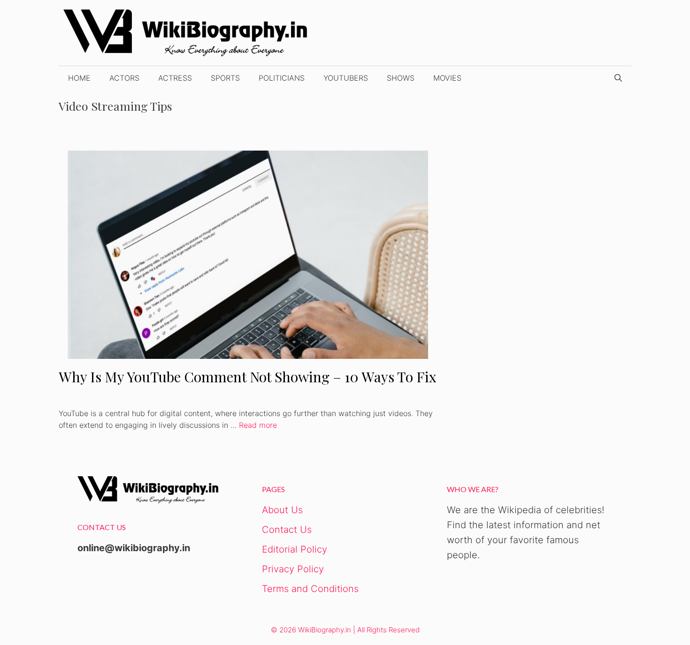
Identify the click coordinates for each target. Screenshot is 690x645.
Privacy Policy (293, 569)
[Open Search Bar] (618, 78)
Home (79, 78)
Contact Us (287, 529)
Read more (258, 425)
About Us (282, 510)
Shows (400, 78)
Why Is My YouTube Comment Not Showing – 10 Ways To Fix (248, 376)
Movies (447, 78)
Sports (225, 78)
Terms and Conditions (310, 588)
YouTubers (345, 78)
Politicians (282, 78)
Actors (124, 78)
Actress (175, 78)
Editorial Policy (294, 549)
